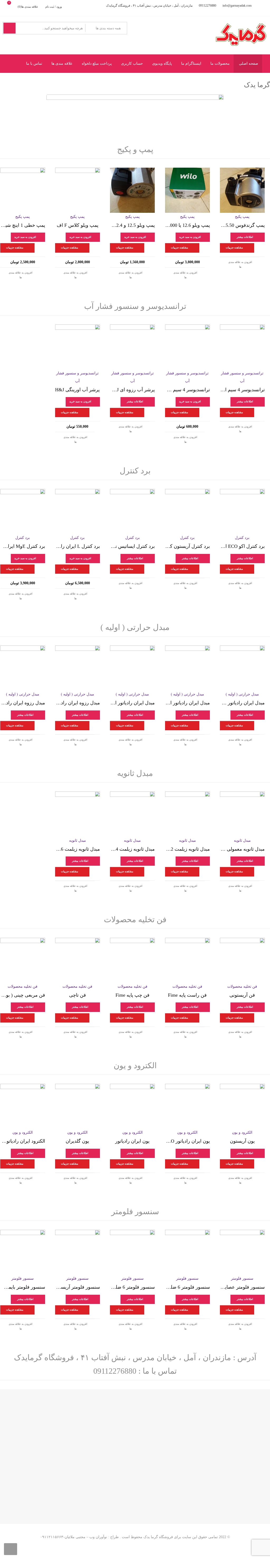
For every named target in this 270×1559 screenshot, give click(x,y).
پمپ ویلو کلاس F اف (77, 225)
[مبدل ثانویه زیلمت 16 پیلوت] (77, 814)
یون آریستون (242, 1141)
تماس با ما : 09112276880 (135, 1371)
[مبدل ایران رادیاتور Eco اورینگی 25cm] (242, 668)
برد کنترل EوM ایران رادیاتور (22, 546)
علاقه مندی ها (62, 63)
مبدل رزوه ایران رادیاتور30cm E (22, 702)
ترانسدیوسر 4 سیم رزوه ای (187, 389)
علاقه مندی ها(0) (28, 6)
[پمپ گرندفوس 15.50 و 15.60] (242, 190)
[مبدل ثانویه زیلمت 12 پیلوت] (187, 814)
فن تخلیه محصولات (135, 919)
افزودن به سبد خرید (190, 237)
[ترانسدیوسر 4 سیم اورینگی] (242, 346)
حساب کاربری (132, 63)
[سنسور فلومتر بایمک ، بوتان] (22, 1252)
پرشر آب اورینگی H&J (77, 389)
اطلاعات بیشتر (245, 237)
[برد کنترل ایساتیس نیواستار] (132, 511)
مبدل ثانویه (135, 773)
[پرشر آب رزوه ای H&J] (132, 346)
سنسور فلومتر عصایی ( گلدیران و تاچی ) (242, 1287)
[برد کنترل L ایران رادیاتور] (77, 511)
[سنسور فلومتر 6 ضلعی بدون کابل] (187, 1252)
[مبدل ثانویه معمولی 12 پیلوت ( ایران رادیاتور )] (242, 814)
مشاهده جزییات (234, 247)
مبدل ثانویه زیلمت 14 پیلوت (132, 849)
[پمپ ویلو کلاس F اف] (77, 190)
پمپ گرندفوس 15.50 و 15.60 (242, 225)
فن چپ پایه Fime (132, 995)
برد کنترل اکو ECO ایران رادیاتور (242, 546)
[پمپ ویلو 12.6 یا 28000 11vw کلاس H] (187, 190)
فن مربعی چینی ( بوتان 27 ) (22, 995)
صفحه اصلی (248, 63)
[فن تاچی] (77, 960)
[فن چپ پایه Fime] (132, 960)
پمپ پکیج (242, 217)
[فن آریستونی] (242, 960)
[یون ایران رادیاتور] (132, 1106)
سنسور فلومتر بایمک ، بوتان (22, 1287)
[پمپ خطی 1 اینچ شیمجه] (22, 190)
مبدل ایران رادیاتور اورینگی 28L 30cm (132, 702)
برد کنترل (135, 470)
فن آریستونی (242, 995)
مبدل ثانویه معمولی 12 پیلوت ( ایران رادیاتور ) (242, 849)
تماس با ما (34, 63)
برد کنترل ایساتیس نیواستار (132, 546)
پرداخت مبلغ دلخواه (97, 63)
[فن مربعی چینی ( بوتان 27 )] (22, 960)
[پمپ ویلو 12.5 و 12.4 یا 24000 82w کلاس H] (132, 190)
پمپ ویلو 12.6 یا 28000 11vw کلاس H (187, 225)
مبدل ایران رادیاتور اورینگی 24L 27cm (187, 702)
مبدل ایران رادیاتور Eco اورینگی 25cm (242, 702)
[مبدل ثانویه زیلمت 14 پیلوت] (132, 814)
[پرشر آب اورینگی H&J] (77, 346)
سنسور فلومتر (135, 1211)
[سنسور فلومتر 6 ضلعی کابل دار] (132, 1252)
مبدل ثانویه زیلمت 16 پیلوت (77, 849)
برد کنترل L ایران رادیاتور (77, 546)
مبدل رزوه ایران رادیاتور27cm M (77, 702)
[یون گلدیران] (77, 1106)
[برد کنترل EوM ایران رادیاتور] (22, 511)
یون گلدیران (77, 1141)
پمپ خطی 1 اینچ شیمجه (22, 225)
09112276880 (207, 5)
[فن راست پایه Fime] (187, 960)
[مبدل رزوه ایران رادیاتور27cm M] (77, 668)
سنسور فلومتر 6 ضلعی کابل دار (132, 1287)
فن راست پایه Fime (187, 995)
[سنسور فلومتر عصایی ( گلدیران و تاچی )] (242, 1252)
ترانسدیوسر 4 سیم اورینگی (242, 389)
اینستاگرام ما (191, 63)
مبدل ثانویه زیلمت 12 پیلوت (187, 849)
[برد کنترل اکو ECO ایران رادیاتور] (242, 511)
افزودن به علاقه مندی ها (240, 264)
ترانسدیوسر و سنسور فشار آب (135, 306)
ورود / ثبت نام (53, 6)
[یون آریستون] (242, 1106)
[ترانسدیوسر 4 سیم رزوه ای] (187, 346)
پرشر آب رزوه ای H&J (132, 389)
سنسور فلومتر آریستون (77, 1287)
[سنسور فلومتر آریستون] (77, 1252)
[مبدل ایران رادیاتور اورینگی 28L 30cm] (132, 668)
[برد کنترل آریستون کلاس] (187, 511)
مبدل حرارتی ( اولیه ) (135, 627)
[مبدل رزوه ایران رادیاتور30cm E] (22, 668)
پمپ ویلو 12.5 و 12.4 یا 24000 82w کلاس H (132, 225)
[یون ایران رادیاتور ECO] (187, 1106)
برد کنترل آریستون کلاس (187, 546)
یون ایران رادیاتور (132, 1141)
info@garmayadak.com (237, 5)
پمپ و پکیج (135, 149)
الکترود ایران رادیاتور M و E (22, 1141)
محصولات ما (220, 63)
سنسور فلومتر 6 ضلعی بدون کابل (187, 1287)
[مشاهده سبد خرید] (13, 6)
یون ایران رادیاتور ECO (187, 1141)
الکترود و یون (135, 1065)
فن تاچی (77, 995)
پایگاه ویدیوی (162, 63)
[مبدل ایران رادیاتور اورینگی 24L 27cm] (187, 668)
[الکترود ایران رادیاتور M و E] (22, 1106)
